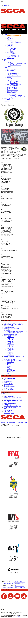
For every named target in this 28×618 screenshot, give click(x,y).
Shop (5, 67)
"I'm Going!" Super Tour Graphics (13, 360)
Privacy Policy (13, 422)
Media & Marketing (12, 94)
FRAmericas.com (19, 586)
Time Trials (10, 46)
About (5, 72)
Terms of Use (4, 422)
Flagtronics (7, 330)
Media (5, 60)
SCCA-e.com (20, 583)
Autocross (9, 40)
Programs (6, 34)
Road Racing (10, 52)
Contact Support (22, 422)
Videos (9, 62)
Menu (3, 393)
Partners (9, 80)
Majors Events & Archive (10, 335)
